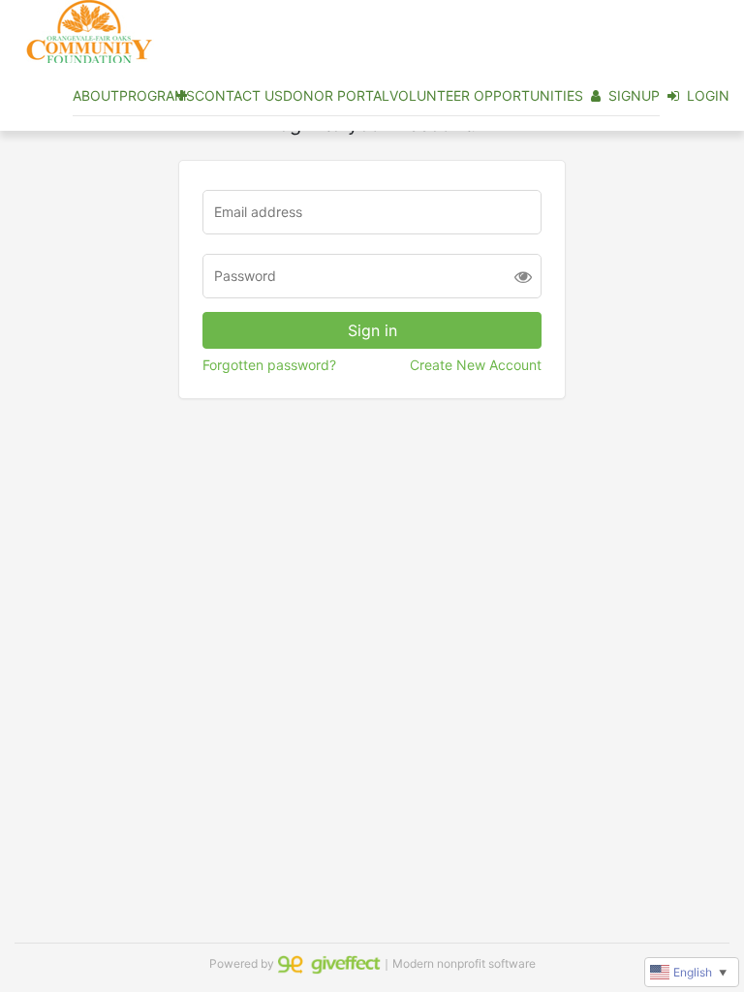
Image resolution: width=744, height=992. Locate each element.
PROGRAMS (157, 95)
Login (708, 95)
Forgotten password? (269, 364)
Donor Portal (336, 95)
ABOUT (96, 95)
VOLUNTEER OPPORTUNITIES (486, 95)
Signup (634, 95)
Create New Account (476, 364)
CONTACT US (239, 95)
